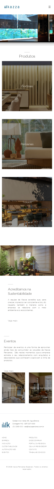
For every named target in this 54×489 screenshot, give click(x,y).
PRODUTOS (33, 437)
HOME (4, 437)
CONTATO (33, 449)
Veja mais (12, 321)
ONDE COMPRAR (35, 440)
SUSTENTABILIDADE (9, 446)
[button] (50, 406)
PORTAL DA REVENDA (37, 443)
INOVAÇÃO (6, 443)
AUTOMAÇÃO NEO (9, 449)
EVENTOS (5, 452)
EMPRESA (5, 440)
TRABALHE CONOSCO (37, 452)
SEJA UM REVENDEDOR (38, 446)
